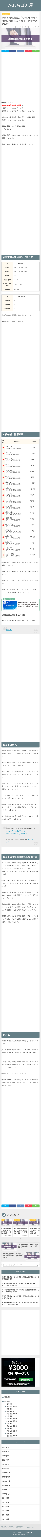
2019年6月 (6, 1502)
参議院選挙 (10, 1411)
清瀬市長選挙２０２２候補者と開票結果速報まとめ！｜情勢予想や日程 (20, 1278)
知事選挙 (10, 1433)
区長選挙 (10, 1409)
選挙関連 (7, 1402)
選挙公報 (9, 630)
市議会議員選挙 (5, 14)
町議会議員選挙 (12, 1426)
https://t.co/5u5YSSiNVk (17, 831)
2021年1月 (5, 1468)
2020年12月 (6, 1473)
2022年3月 (6, 1447)
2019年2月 (6, 1519)
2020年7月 (6, 1490)
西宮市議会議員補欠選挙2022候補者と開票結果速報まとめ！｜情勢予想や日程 (20, 1303)
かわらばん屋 (20, 5)
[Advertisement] (20, 77)
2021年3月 (6, 1464)
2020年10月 (6, 1477)
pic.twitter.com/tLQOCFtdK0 (16, 834)
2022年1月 (6, 1456)
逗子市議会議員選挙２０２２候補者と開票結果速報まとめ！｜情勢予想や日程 (20, 1291)
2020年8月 (6, 1485)
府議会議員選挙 (12, 1419)
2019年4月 (6, 1511)
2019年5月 (6, 1506)
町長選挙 (10, 1428)
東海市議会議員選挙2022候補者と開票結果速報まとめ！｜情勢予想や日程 (19, 1284)
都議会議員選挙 (12, 1436)
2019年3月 (6, 1515)
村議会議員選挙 (12, 1421)
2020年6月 (6, 1494)
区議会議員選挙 (12, 1406)
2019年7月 (6, 1498)
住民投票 (10, 1404)
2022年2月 (6, 1452)
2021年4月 (6, 1460)
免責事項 (28, 1532)
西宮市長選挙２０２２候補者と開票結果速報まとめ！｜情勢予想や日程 (20, 1297)
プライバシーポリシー (16, 1532)
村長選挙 (7, 1397)
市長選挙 (10, 1416)
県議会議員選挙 (12, 1431)
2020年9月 (6, 1481)
